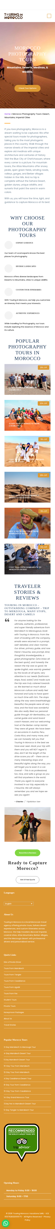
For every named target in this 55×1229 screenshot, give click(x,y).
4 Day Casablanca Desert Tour (17, 1078)
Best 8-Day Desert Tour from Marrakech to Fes (23, 532)
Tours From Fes (10, 993)
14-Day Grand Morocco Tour (16, 1097)
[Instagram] (19, 1172)
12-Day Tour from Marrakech (16, 1072)
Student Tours (10, 999)
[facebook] (29, 4)
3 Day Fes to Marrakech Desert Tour (20, 1103)
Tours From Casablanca (14, 981)
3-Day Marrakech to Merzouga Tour (20, 1047)
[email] (25, 4)
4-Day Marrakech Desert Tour (17, 1053)
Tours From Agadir (12, 987)
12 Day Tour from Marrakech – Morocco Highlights (24, 496)
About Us (8, 1018)
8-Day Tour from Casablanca (17, 1085)
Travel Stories (10, 1025)
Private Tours (9, 1006)
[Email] (7, 1172)
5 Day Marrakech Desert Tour (17, 1059)
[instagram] (33, 4)
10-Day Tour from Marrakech (17, 1066)
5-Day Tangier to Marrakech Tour (19, 1110)
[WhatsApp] (24, 1172)
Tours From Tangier (12, 974)
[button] (5, 1223)
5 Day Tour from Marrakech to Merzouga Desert (25, 568)
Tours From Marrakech (14, 968)
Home (7, 113)
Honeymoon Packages (14, 1012)
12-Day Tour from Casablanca (17, 1091)
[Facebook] (13, 1172)
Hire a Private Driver (12, 962)
